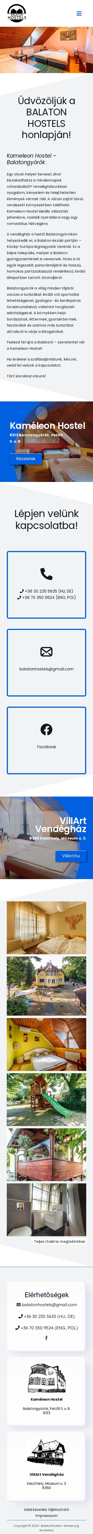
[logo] (17, 5)
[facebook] (46, 1338)
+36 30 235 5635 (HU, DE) (48, 591)
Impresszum (46, 1515)
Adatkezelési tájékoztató (46, 1509)
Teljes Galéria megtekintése (59, 1241)
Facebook (46, 747)
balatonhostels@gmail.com (46, 669)
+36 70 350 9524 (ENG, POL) (48, 597)
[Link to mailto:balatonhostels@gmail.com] (46, 652)
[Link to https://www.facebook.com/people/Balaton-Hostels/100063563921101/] (46, 729)
